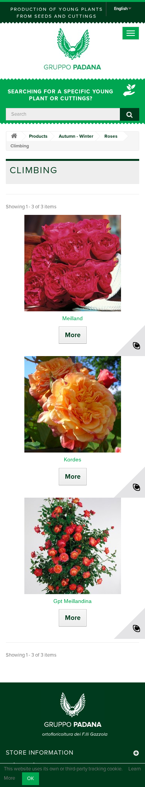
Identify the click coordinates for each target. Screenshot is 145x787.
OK (30, 778)
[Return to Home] (14, 136)
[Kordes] (72, 404)
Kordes (72, 459)
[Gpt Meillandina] (72, 546)
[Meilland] (72, 263)
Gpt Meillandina (72, 601)
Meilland (72, 318)
